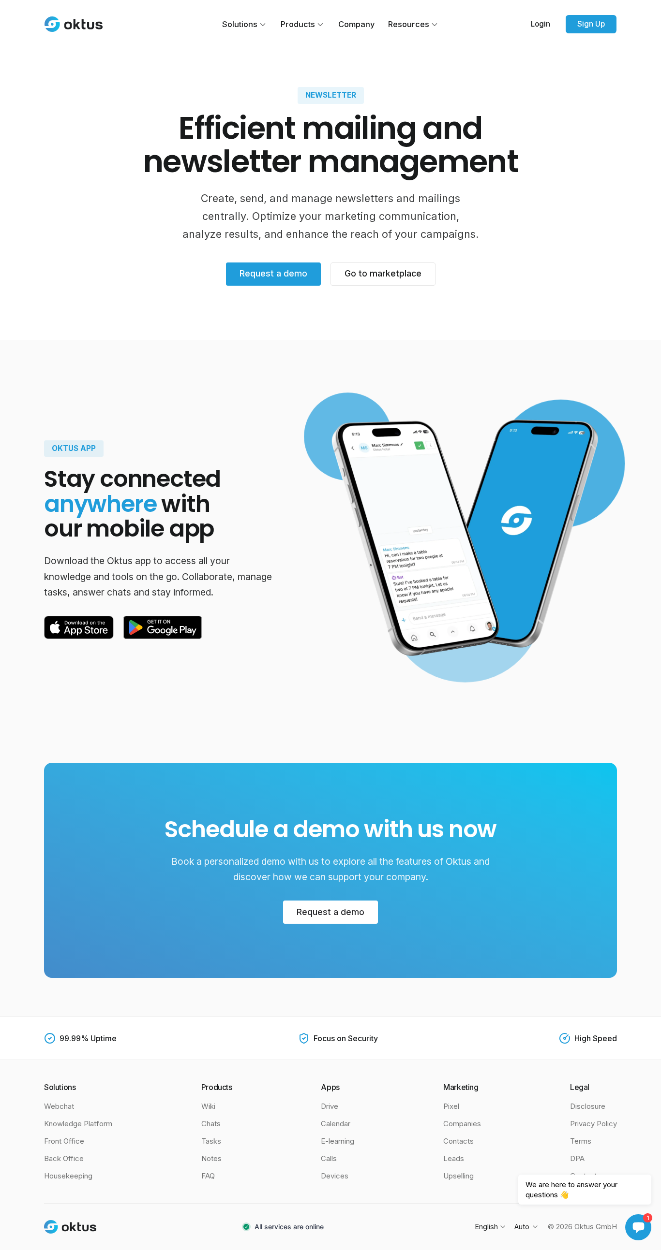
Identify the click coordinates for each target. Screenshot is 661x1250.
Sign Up (591, 24)
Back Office (64, 1158)
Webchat (59, 1106)
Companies (462, 1123)
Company (356, 24)
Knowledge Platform (78, 1123)
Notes (211, 1158)
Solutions (239, 24)
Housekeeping (68, 1176)
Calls (329, 1158)
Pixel (451, 1106)
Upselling (458, 1176)
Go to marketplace (383, 273)
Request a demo (273, 273)
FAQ (208, 1176)
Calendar (335, 1123)
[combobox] (490, 1227)
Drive (329, 1106)
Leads (453, 1158)
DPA (577, 1158)
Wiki (208, 1106)
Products (298, 24)
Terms (580, 1141)
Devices (334, 1176)
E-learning (337, 1141)
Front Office (64, 1141)
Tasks (211, 1141)
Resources (408, 24)
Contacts (458, 1141)
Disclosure (587, 1106)
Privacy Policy (593, 1123)
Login (540, 24)
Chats (211, 1123)
